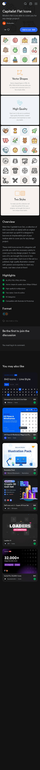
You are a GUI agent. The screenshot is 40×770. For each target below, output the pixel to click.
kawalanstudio (11, 579)
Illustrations (25, 473)
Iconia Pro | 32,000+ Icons (12, 576)
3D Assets (14, 508)
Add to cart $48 (28, 30)
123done (9, 402)
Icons (16, 402)
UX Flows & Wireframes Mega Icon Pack (17, 435)
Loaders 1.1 (7, 540)
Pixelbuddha (10, 23)
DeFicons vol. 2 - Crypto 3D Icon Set (16, 505)
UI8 (8, 508)
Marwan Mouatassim (13, 473)
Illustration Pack (9, 470)
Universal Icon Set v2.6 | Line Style (15, 399)
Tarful (9, 438)
